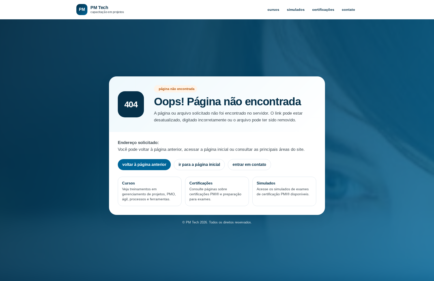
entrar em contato (249, 164)
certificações (323, 10)
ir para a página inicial (199, 164)
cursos (273, 10)
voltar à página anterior (144, 164)
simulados (296, 10)
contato (348, 10)
